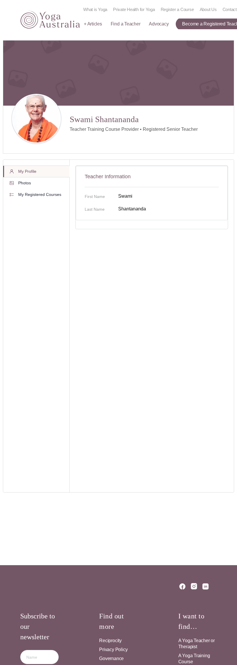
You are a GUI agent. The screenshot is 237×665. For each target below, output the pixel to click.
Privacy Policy (113, 649)
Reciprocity (110, 640)
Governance (111, 658)
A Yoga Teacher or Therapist (196, 643)
